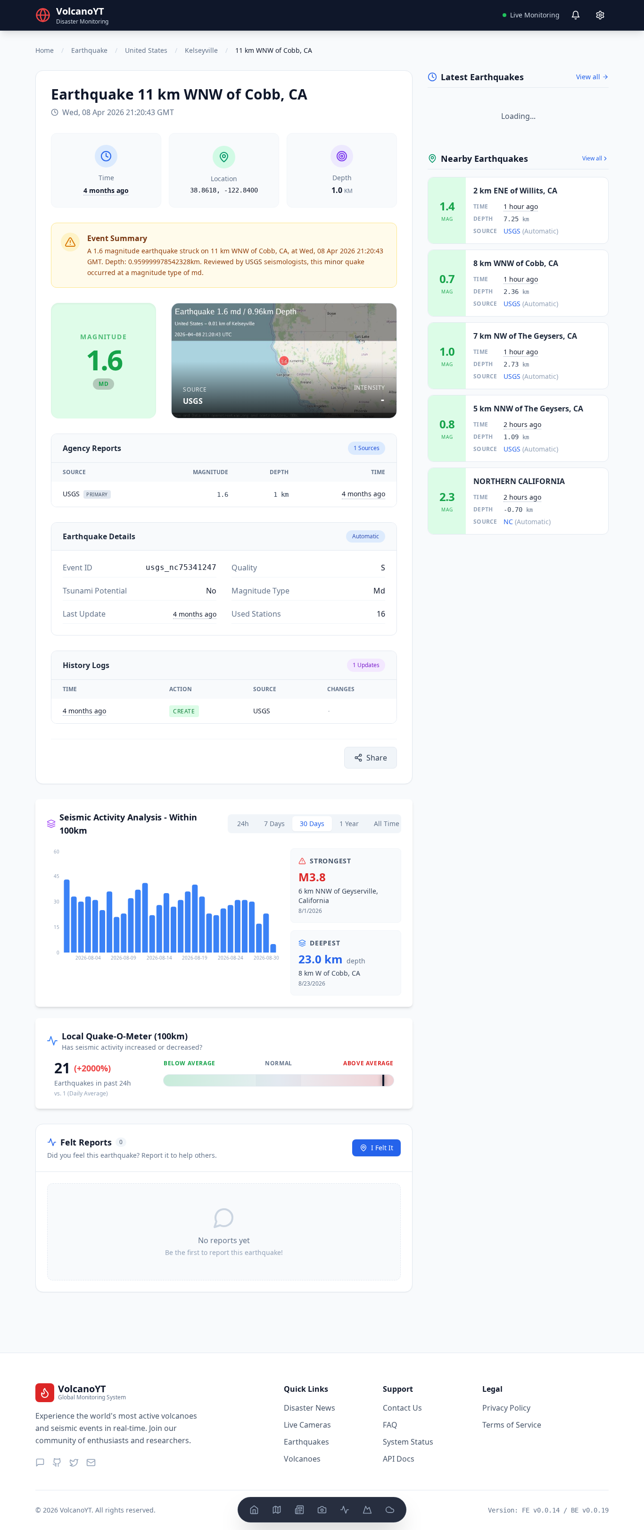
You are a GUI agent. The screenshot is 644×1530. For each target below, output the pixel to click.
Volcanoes (302, 1459)
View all (588, 76)
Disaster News (309, 1408)
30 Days (312, 823)
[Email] (91, 1462)
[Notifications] (575, 15)
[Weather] (389, 1509)
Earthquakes (306, 1442)
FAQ (390, 1425)
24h (243, 823)
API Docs (398, 1459)
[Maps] (276, 1509)
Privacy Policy (506, 1408)
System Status (408, 1442)
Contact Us (402, 1408)
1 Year (349, 823)
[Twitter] (74, 1462)
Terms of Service (511, 1425)
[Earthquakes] (344, 1509)
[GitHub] (57, 1462)
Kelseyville (201, 50)
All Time (386, 823)
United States (146, 50)
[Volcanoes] (367, 1509)
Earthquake (89, 50)
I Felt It (382, 1147)
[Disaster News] (299, 1509)
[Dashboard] (254, 1509)
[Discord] (40, 1462)
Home (44, 50)
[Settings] (600, 15)
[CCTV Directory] (322, 1509)
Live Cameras (307, 1425)
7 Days (274, 823)
